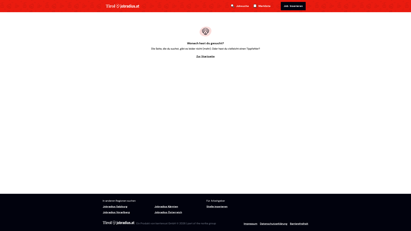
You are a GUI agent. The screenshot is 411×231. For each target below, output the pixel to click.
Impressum (250, 223)
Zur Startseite (205, 56)
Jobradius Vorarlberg (116, 212)
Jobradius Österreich (168, 212)
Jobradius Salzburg (115, 206)
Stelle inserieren (216, 206)
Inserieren (293, 6)
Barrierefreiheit (299, 223)
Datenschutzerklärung (273, 223)
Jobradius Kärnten (166, 206)
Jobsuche (242, 6)
